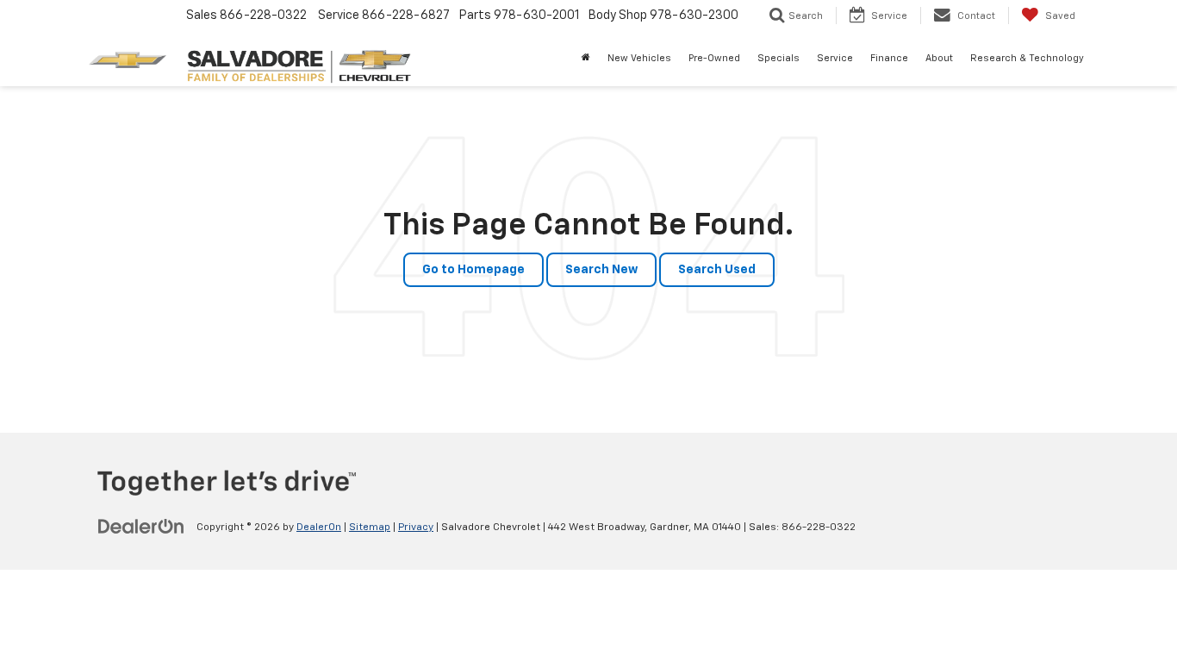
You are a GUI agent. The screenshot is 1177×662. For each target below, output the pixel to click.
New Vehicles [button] (639, 58)
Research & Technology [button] (1027, 58)
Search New (601, 270)
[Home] (586, 58)
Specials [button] (778, 58)
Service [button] (835, 58)
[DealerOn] (141, 527)
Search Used (717, 270)
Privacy (415, 527)
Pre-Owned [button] (714, 58)
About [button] (939, 58)
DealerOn (318, 527)
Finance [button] (889, 58)
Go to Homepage (473, 270)
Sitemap (369, 527)
